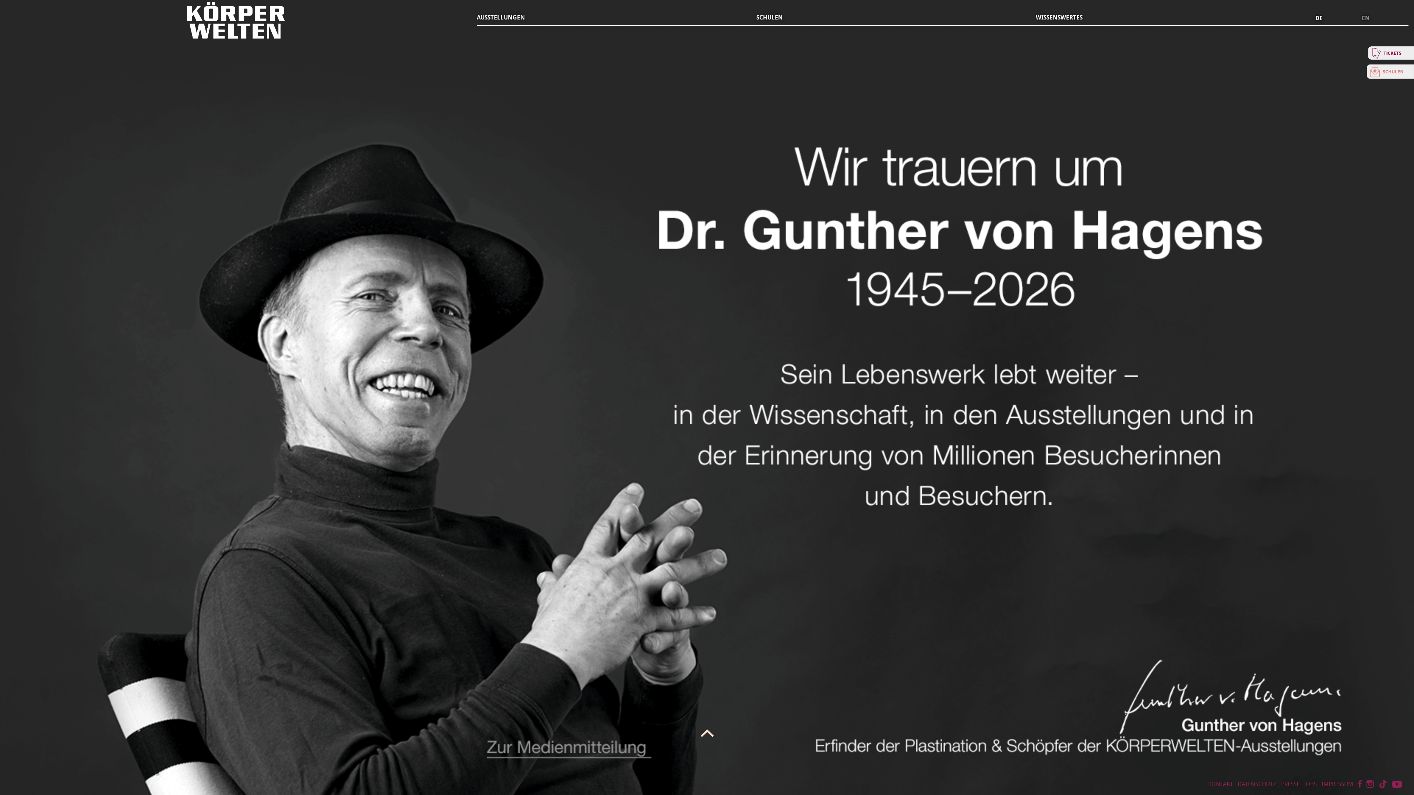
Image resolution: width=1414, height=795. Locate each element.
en (1366, 18)
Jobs (1310, 784)
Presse (1290, 784)
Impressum (1337, 784)
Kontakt (1220, 784)
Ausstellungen (501, 17)
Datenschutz (1257, 784)
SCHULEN (769, 17)
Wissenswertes (1059, 17)
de (1319, 18)
